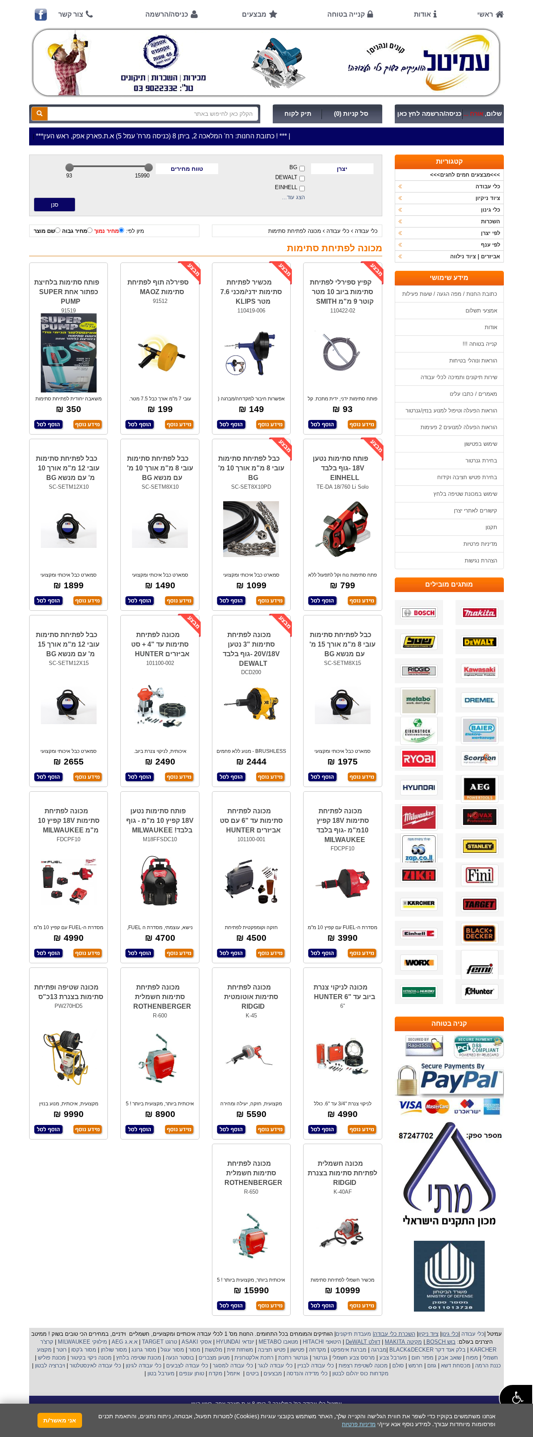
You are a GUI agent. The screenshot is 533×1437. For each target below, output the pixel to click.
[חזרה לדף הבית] (266, 62)
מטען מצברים (213, 1358)
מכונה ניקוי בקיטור (90, 1358)
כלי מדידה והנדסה (307, 1373)
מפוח (472, 1358)
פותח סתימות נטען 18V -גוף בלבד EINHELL (340, 468)
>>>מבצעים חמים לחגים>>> (465, 175)
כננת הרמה (487, 1365)
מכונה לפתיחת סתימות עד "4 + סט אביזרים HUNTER (160, 644)
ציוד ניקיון (488, 198)
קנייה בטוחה (346, 14)
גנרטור (319, 1358)
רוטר (61, 1350)
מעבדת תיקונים (353, 1334)
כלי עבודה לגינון (143, 1365)
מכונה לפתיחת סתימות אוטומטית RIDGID (251, 997)
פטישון (297, 1350)
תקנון (491, 527)
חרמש (415, 1365)
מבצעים (254, 14)
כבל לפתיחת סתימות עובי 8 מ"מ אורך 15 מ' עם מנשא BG (342, 644)
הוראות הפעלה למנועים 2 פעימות (459, 427)
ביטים (252, 1373)
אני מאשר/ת (59, 1420)
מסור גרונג (143, 1350)
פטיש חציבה (271, 1350)
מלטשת (213, 1350)
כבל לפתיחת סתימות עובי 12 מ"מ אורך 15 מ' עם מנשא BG (68, 644)
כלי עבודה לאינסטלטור (95, 1365)
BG (293, 167)
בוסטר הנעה (179, 1358)
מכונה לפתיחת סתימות (294, 231)
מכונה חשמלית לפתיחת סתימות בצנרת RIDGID (342, 1173)
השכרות (490, 221)
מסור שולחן (113, 1350)
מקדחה (317, 1350)
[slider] (69, 167)
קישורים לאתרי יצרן (475, 510)
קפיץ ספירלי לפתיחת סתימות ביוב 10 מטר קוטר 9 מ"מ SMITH (342, 292)
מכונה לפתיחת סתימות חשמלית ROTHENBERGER (162, 997)
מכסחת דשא (455, 1365)
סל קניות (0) (351, 113)
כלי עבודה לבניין (315, 1365)
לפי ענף (490, 245)
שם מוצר (44, 231)
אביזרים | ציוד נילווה (475, 256)
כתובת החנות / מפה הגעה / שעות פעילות (449, 294)
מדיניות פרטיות (480, 544)
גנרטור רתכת (292, 1358)
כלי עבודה (366, 231)
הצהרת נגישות (481, 560)
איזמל (233, 1373)
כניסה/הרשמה (166, 14)
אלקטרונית (246, 1358)
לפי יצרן (490, 233)
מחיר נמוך (106, 231)
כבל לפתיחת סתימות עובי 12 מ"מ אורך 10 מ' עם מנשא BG (68, 468)
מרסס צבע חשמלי (353, 1358)
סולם (397, 1365)
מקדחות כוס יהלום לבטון (360, 1373)
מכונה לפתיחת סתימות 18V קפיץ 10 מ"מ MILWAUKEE (69, 820)
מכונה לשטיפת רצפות (362, 1365)
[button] (516, 1398)
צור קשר (70, 14)
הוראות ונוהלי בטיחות (473, 360)
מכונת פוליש (51, 1358)
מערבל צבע (392, 1358)
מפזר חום (421, 1358)
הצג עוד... (293, 197)
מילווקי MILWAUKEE (81, 1342)
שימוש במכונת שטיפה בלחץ (465, 494)
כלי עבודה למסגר (232, 1365)
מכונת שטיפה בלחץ (138, 1358)
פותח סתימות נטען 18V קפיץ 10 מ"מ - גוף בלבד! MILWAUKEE (160, 820)
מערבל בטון (160, 1373)
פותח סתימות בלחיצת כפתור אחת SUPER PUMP (66, 292)
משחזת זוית (239, 1350)
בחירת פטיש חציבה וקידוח (467, 477)
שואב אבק (448, 1358)
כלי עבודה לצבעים (187, 1365)
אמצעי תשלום (481, 310)
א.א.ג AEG (123, 1342)
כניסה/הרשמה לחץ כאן (429, 113)
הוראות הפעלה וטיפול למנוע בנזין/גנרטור (451, 410)
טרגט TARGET (158, 1342)
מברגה (378, 1350)
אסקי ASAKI (196, 1342)
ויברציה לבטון (49, 1365)
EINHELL (286, 187)
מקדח (215, 1373)
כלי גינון (490, 210)
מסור (194, 1350)
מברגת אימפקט (347, 1350)
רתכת (267, 1358)
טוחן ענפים (190, 1373)
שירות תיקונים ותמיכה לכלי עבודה (459, 377)
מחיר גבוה (74, 231)
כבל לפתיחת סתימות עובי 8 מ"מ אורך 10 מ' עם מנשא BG (160, 468)
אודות (422, 14)
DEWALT (286, 177)
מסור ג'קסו (83, 1350)
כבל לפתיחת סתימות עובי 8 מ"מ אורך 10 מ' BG (251, 468)
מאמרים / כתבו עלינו (473, 394)
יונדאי (248, 1342)
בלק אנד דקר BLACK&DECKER (427, 1350)
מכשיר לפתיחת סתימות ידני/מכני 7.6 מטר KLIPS (251, 292)
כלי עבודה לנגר (275, 1365)
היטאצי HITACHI (321, 1342)
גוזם (431, 1365)
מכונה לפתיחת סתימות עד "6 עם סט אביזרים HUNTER (251, 820)
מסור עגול (171, 1350)
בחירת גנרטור (481, 460)
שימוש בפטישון (480, 444)
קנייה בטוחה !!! (480, 344)
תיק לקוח (297, 113)
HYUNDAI (227, 1342)
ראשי (485, 14)
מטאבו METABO (277, 1342)
